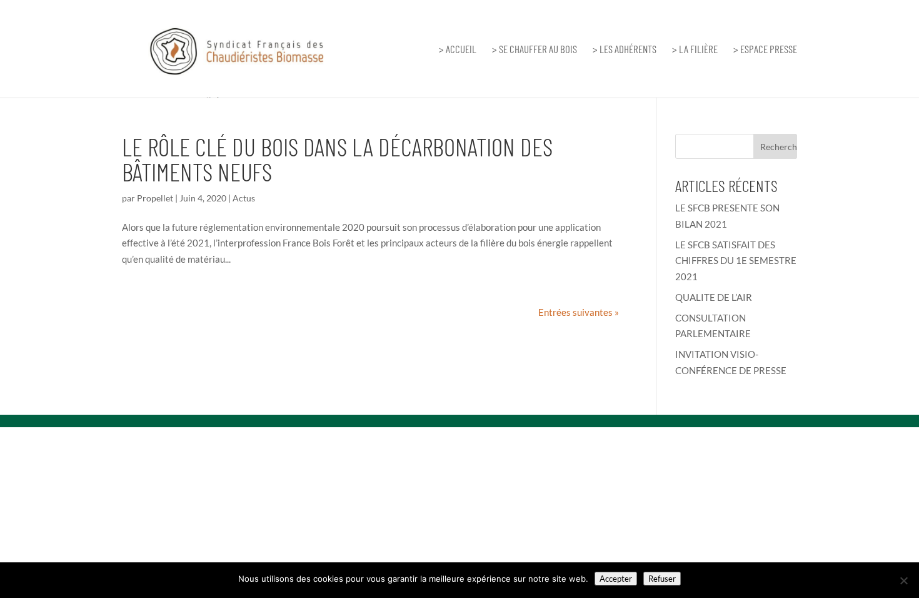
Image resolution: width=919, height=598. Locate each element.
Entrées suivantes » (578, 312)
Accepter (616, 579)
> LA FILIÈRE (695, 49)
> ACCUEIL (457, 49)
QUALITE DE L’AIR (713, 297)
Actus (244, 198)
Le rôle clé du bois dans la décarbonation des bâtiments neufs (337, 158)
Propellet (155, 198)
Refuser (662, 579)
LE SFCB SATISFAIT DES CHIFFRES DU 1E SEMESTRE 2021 (735, 260)
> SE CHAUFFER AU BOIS (534, 49)
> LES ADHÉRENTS (624, 49)
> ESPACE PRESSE (765, 49)
